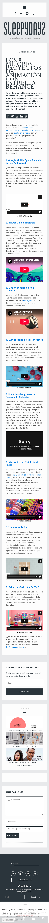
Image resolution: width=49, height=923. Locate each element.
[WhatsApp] (17, 117)
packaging (10, 130)
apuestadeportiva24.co (9, 856)
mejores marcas (29, 127)
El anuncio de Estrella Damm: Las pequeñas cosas (24, 764)
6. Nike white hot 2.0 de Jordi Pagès (22, 464)
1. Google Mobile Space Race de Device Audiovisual (23, 162)
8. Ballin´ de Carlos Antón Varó (22, 587)
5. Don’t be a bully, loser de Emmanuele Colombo (21, 396)
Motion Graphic (27, 52)
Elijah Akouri (29, 475)
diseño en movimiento (15, 647)
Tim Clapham (17, 475)
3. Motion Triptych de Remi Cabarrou (20, 289)
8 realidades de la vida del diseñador (24, 731)
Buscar (12, 864)
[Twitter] (12, 117)
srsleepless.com (25, 880)
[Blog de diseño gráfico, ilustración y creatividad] (24, 30)
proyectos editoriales (24, 130)
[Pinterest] (26, 117)
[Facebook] (8, 117)
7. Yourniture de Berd (17, 527)
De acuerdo (8, 919)
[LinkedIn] (21, 117)
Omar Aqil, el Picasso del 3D (24, 747)
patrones (37, 130)
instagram (27, 300)
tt (21, 13)
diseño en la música (22, 133)
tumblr (33, 13)
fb (15, 13)
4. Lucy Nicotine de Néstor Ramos (24, 340)
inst (27, 13)
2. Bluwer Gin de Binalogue (20, 222)
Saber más (20, 919)
